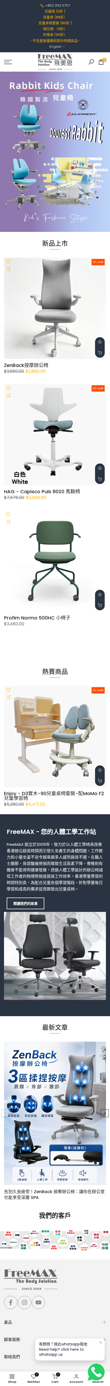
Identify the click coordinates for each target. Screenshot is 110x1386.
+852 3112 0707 (57, 5)
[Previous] (5, 1113)
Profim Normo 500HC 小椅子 (37, 617)
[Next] (105, 1113)
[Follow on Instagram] (24, 1302)
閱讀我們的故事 (25, 903)
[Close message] (101, 1342)
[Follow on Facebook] (10, 1302)
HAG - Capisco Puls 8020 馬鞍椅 (42, 491)
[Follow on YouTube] (38, 1302)
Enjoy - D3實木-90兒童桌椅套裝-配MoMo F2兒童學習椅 (54, 796)
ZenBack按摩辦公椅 (26, 365)
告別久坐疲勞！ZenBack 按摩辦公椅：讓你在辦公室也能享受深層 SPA (54, 1195)
